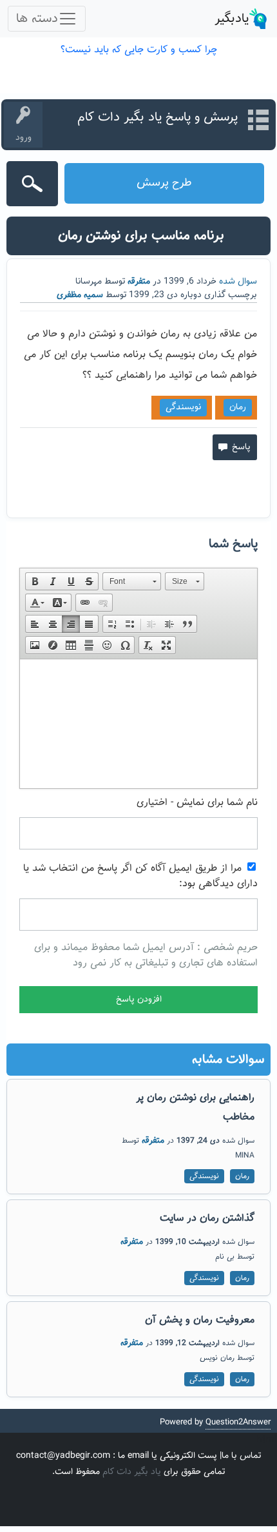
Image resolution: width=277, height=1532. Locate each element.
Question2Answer (238, 1422)
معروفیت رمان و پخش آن (199, 1320)
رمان (237, 407)
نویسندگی (183, 407)
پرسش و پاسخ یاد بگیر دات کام (157, 117)
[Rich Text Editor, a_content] (138, 723)
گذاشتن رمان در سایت (207, 1218)
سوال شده (238, 282)
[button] (35, 581)
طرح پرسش (164, 183)
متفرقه (139, 282)
